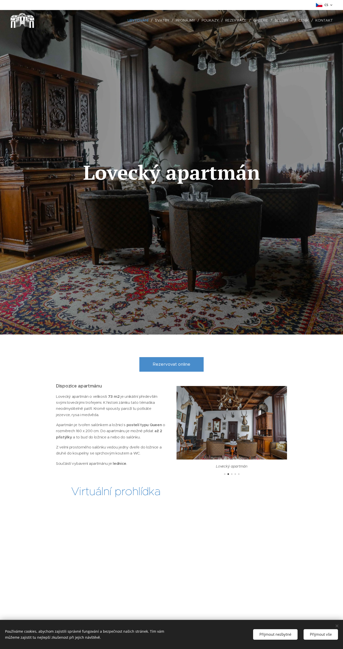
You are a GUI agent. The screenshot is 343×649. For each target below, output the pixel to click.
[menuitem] (139, 20)
